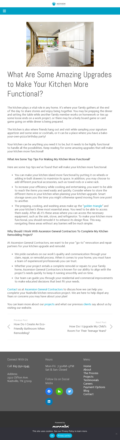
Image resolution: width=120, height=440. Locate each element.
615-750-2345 (21, 366)
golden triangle (93, 206)
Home (87, 366)
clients (87, 304)
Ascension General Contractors (44, 289)
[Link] (60, 3)
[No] (116, 433)
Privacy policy (64, 435)
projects (49, 304)
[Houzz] (59, 391)
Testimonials (91, 380)
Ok (52, 435)
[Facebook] (49, 391)
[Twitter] (69, 391)
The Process (90, 373)
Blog (86, 390)
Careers (87, 383)
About (87, 369)
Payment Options (94, 387)
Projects (88, 376)
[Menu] (4, 11)
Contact (12, 289)
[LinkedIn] (49, 401)
